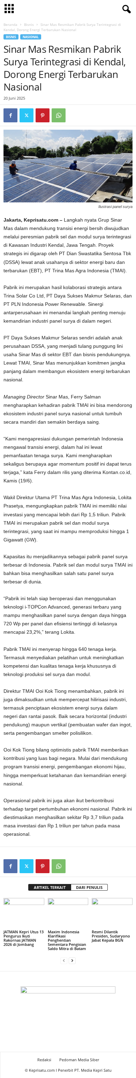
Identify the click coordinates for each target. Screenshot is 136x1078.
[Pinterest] (43, 115)
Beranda (10, 24)
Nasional (31, 37)
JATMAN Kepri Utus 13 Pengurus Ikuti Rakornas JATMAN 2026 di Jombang (23, 938)
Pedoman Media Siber (79, 1059)
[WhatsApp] (59, 115)
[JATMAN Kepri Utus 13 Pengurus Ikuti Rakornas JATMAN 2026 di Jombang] (23, 913)
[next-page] (72, 960)
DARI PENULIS (89, 887)
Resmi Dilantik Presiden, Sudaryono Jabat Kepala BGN (111, 936)
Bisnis (29, 24)
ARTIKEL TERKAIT (50, 887)
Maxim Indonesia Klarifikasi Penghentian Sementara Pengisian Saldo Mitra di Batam (67, 940)
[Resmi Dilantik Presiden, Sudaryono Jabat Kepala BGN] (112, 913)
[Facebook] (10, 115)
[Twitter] (26, 115)
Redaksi (44, 1059)
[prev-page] (63, 960)
